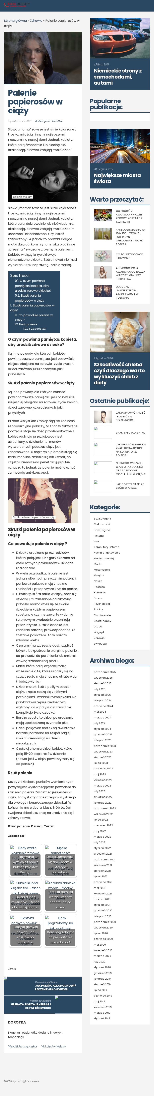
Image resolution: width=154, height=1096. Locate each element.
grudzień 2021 (103, 854)
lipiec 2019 (100, 990)
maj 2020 (100, 945)
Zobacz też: (38, 329)
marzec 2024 (102, 717)
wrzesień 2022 (103, 814)
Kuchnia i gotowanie (107, 553)
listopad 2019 (102, 979)
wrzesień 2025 (103, 678)
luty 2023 (99, 791)
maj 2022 (100, 831)
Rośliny (98, 609)
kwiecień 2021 (103, 893)
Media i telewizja (105, 558)
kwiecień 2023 (103, 780)
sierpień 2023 (102, 757)
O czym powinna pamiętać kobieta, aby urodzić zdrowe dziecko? (33, 286)
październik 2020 (105, 922)
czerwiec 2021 (103, 882)
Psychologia (102, 604)
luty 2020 (99, 962)
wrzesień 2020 (103, 927)
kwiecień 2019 (103, 1007)
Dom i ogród (102, 530)
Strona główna (15, 20)
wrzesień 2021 (103, 865)
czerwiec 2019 (103, 996)
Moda (97, 564)
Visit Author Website (53, 1046)
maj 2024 (100, 712)
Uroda (98, 626)
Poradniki (100, 592)
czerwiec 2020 (103, 939)
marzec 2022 (102, 837)
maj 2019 (99, 1001)
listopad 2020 (102, 916)
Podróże (99, 587)
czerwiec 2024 (103, 706)
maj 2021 (99, 888)
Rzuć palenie (28, 324)
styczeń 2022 (102, 848)
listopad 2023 (102, 740)
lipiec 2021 (100, 876)
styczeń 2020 (102, 967)
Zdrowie (36, 20)
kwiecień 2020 (103, 950)
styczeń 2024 (102, 729)
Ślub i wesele (102, 615)
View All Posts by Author (22, 1046)
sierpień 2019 (102, 984)
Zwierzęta (100, 644)
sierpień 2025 (102, 683)
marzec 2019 (102, 1013)
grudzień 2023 (103, 734)
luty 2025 (99, 689)
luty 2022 (99, 842)
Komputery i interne (106, 547)
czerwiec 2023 (103, 768)
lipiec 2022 (101, 820)
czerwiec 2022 (103, 825)
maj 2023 (100, 774)
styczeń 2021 (102, 905)
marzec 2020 (102, 956)
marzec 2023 (102, 786)
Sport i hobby (102, 621)
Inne (96, 541)
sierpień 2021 (102, 871)
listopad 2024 (103, 700)
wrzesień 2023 (103, 751)
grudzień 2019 (103, 973)
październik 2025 (105, 672)
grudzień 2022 (103, 797)
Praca (98, 598)
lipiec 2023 (101, 763)
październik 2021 (104, 859)
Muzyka (99, 575)
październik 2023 (105, 746)
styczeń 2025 (102, 695)
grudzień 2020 (103, 910)
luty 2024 (99, 723)
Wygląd (99, 632)
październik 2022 (105, 808)
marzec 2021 (102, 899)
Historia (99, 536)
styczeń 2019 (102, 1018)
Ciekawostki (102, 524)
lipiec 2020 (101, 933)
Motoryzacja (102, 570)
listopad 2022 (102, 803)
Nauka (98, 581)
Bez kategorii (102, 519)
